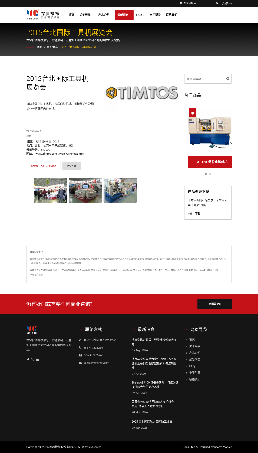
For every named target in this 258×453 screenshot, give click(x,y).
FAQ (139, 15)
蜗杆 (196, 270)
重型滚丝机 (96, 270)
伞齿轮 (203, 270)
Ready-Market (223, 447)
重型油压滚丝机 (110, 270)
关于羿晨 (85, 15)
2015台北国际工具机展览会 (79, 47)
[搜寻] (181, 3)
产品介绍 (104, 15)
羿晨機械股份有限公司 (63, 447)
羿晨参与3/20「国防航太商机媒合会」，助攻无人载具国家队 (153, 404)
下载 (197, 213)
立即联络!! (215, 304)
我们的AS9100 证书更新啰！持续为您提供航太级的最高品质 (155, 385)
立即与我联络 (36, 275)
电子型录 (155, 15)
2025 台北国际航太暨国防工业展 (152, 421)
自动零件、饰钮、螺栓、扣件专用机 (171, 270)
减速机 (210, 270)
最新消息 (123, 15)
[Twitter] (32, 360)
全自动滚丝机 (83, 270)
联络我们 (171, 15)
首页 (71, 15)
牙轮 (216, 270)
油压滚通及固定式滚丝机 (130, 270)
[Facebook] (28, 360)
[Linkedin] (37, 360)
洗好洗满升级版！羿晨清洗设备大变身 (154, 342)
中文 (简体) (226, 3)
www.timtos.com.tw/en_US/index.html (59, 153)
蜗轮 (191, 270)
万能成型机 (148, 270)
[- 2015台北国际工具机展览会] (50, 190)
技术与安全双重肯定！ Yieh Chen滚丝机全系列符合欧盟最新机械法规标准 (154, 363)
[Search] (227, 78)
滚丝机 (73, 270)
